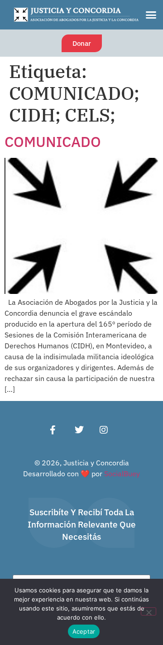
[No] (148, 611)
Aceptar (84, 631)
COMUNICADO (53, 141)
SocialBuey (122, 473)
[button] (150, 15)
